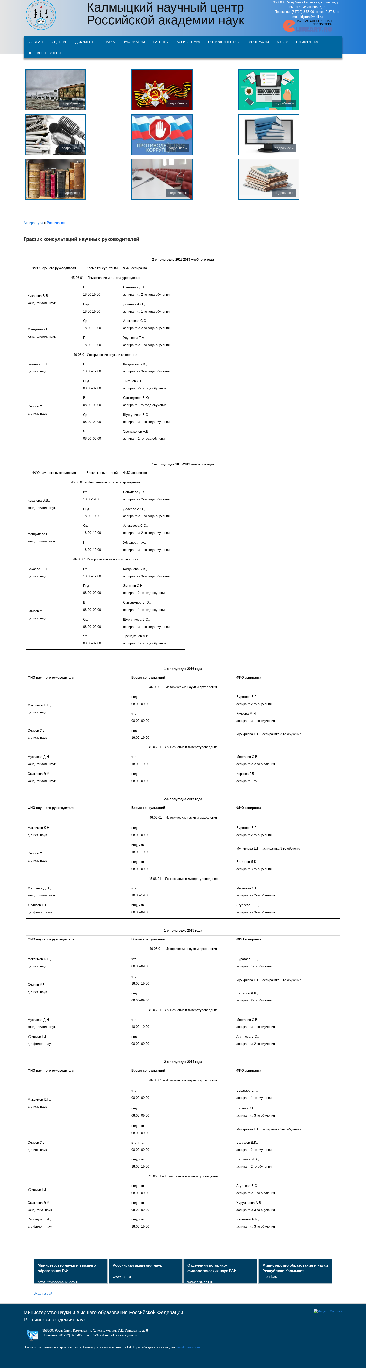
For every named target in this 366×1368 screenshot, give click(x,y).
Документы (85, 41)
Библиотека (307, 41)
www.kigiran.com (188, 1347)
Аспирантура (188, 41)
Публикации (134, 41)
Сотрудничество (223, 41)
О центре (59, 41)
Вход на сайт (44, 1293)
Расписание (56, 223)
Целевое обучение (45, 53)
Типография (258, 41)
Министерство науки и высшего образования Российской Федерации (103, 1312)
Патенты (161, 41)
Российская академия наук (55, 1319)
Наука (109, 41)
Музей (282, 41)
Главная (35, 41)
